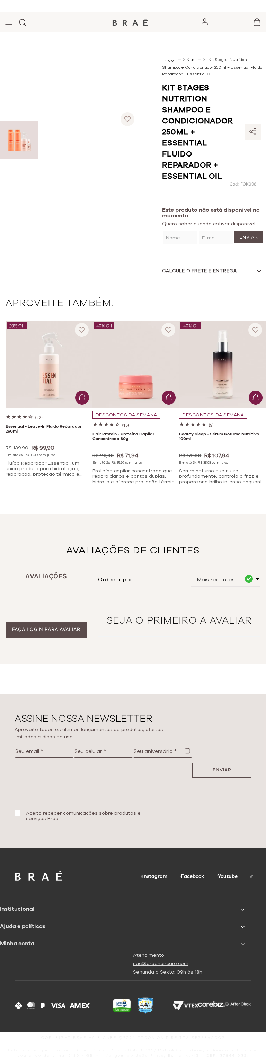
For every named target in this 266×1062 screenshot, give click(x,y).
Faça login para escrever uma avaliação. (46, 629)
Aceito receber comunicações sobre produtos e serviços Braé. (83, 816)
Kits (190, 60)
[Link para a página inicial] (169, 60)
